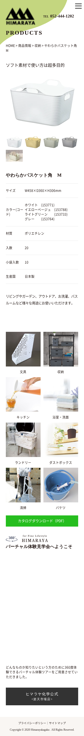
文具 (23, 371)
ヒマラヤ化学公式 (42, 696)
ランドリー (23, 462)
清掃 (23, 507)
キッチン (23, 417)
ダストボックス (60, 462)
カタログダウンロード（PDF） (42, 521)
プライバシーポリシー (32, 723)
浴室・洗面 (60, 417)
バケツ (61, 507)
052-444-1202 (58, 15)
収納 (60, 371)
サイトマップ (57, 723)
